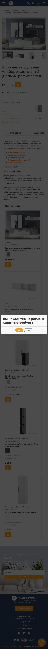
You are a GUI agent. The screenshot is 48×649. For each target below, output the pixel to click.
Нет (28, 330)
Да (19, 330)
